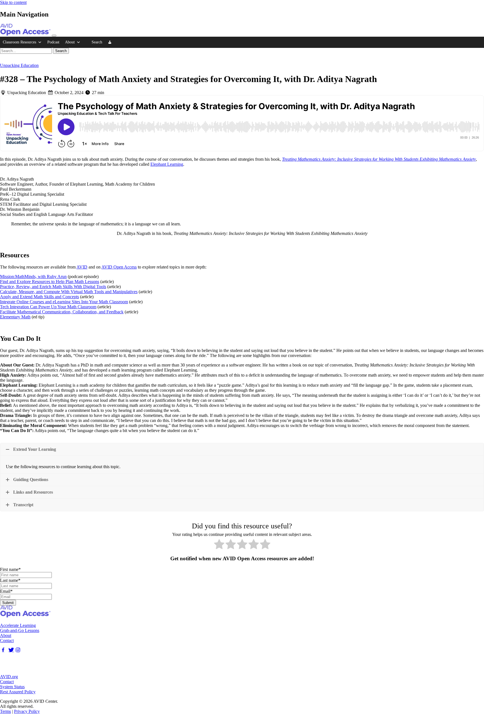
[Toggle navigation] (54, 35)
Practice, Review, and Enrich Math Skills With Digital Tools (53, 286)
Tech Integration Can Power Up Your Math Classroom (48, 306)
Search (97, 42)
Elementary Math (15, 316)
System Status (12, 686)
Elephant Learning (166, 164)
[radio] (219, 544)
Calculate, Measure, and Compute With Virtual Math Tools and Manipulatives (69, 291)
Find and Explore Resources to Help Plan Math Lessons (49, 281)
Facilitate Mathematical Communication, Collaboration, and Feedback (62, 311)
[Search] (86, 42)
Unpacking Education (19, 65)
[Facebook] (3, 650)
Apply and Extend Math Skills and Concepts (39, 296)
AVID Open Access (119, 267)
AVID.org (9, 676)
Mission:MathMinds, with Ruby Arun (33, 276)
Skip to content (13, 2)
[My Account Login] (110, 42)
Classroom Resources (19, 42)
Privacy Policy (27, 711)
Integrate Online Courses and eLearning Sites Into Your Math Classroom (64, 301)
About (70, 42)
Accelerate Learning (18, 625)
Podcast (53, 42)
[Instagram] (18, 650)
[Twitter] (10, 650)
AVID (81, 267)
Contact (7, 640)
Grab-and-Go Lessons (19, 630)
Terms (5, 711)
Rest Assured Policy (18, 691)
